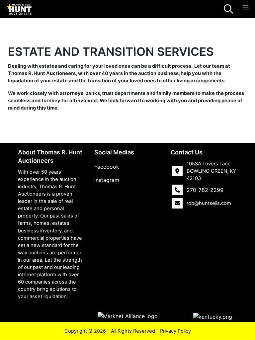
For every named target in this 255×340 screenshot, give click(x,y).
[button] (212, 316)
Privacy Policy (175, 331)
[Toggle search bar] (228, 9)
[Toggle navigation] (246, 8)
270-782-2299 (205, 190)
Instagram (106, 180)
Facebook (106, 166)
